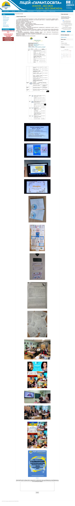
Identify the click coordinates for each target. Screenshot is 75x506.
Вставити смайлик (23, 480)
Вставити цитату (49, 480)
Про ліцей (4, 16)
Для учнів (4, 23)
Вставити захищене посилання (36, 480)
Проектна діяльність (6, 19)
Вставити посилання (29, 480)
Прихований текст (44, 480)
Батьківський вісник (6, 26)
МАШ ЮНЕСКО (5, 20)
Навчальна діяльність (6, 17)
